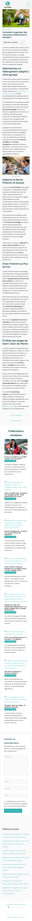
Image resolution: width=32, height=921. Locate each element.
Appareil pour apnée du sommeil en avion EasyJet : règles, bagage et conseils (14, 867)
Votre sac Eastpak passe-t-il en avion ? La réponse (15, 638)
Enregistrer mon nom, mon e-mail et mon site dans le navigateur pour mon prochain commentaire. (16, 803)
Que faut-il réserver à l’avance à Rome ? (12, 672)
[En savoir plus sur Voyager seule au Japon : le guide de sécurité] (16, 699)
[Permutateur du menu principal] (28, 5)
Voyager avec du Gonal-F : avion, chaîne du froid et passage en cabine (15, 859)
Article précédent (16, 415)
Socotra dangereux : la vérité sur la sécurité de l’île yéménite (15, 533)
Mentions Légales (12, 917)
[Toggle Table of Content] (21, 42)
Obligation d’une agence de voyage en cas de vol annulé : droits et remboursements (15, 890)
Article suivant (16, 420)
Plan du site (21, 917)
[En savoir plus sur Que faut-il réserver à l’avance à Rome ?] (16, 664)
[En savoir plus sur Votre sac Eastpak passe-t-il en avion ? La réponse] (16, 632)
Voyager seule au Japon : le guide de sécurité (15, 706)
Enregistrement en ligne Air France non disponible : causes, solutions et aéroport (15, 844)
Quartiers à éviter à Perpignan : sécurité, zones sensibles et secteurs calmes (15, 835)
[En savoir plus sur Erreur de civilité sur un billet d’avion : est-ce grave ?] (16, 446)
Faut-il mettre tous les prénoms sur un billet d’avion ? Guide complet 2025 (15, 568)
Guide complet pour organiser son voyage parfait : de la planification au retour (15, 495)
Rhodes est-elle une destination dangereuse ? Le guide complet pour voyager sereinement (15, 607)
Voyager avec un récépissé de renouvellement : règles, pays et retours (15, 882)
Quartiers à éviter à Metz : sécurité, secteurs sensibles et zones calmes (14, 852)
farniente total (9, 406)
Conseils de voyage (10, 461)
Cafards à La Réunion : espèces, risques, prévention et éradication (15, 875)
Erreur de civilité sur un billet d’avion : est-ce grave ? (15, 458)
